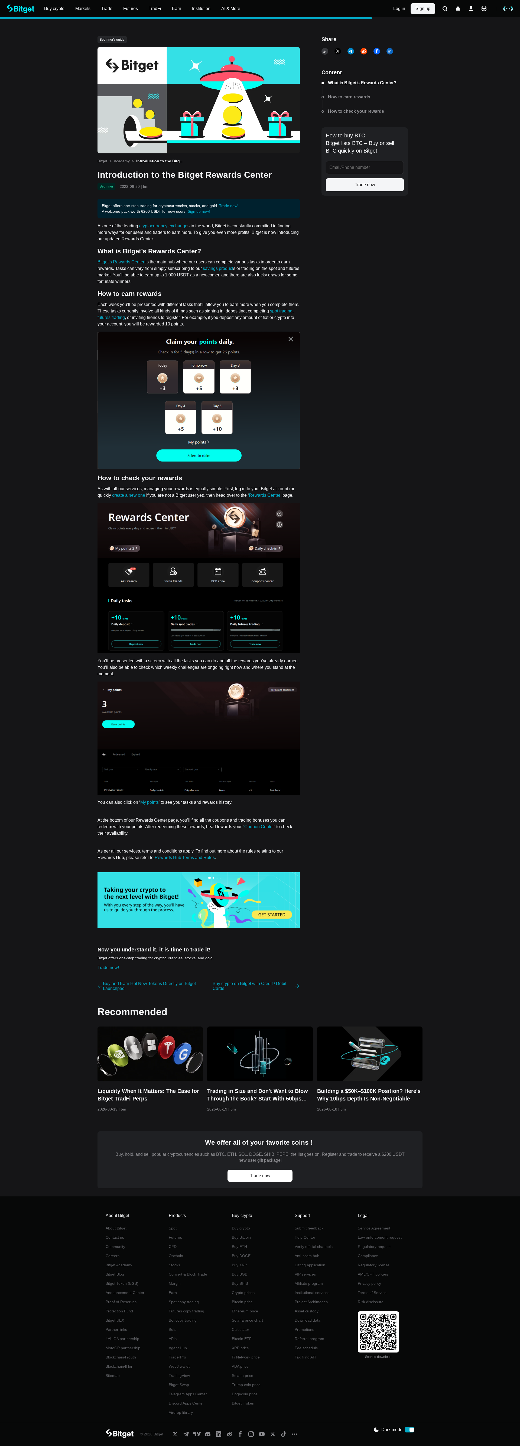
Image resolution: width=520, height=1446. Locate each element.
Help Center (305, 1237)
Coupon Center (259, 826)
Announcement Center (125, 1292)
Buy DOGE (241, 1256)
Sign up (422, 8)
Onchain (176, 1256)
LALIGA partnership (122, 1339)
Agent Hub (178, 1348)
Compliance (368, 1256)
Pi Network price (246, 1357)
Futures (175, 1237)
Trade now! (228, 206)
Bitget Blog (115, 1274)
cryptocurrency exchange (163, 226)
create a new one (128, 495)
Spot (173, 1228)
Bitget (102, 161)
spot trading (281, 311)
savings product (218, 268)
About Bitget (116, 1228)
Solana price (242, 1375)
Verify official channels (314, 1246)
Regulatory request (374, 1246)
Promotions (304, 1329)
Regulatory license (373, 1265)
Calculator (240, 1329)
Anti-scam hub (307, 1256)
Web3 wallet (179, 1366)
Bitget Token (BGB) (122, 1283)
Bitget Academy (119, 1265)
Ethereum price (245, 1311)
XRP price (240, 1348)
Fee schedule (306, 1348)
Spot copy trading (184, 1302)
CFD (173, 1246)
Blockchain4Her (119, 1366)
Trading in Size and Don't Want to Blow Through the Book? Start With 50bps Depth (257, 1095)
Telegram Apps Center (188, 1394)
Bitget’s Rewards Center (121, 262)
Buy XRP (239, 1265)
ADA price (240, 1366)
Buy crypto (241, 1228)
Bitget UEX (115, 1320)
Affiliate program (309, 1283)
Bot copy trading (183, 1320)
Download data (307, 1320)
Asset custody (306, 1311)
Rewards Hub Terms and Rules (185, 857)
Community (115, 1246)
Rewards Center (265, 495)
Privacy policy (369, 1283)
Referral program (309, 1339)
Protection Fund (119, 1311)
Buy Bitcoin (241, 1237)
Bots (172, 1329)
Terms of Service (372, 1292)
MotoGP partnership (123, 1348)
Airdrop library (181, 1412)
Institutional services (312, 1292)
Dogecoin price (245, 1394)
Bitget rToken (243, 1403)
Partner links (116, 1329)
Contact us (115, 1237)
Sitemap (113, 1375)
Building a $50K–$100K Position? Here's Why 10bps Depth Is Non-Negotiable (369, 1095)
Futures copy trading (186, 1311)
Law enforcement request (380, 1237)
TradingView (179, 1375)
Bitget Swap (179, 1385)
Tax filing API (305, 1357)
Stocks (174, 1265)
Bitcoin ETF (242, 1339)
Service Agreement (374, 1228)
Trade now (365, 184)
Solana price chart (247, 1320)
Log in (399, 8)
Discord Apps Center (186, 1403)
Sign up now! (199, 211)
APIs (173, 1339)
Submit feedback (309, 1228)
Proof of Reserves (121, 1302)
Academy (122, 161)
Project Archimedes (311, 1302)
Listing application (310, 1265)
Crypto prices (243, 1292)
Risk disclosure (371, 1302)
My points (149, 802)
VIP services (305, 1274)
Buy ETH (239, 1246)
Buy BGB (239, 1274)
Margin (175, 1283)
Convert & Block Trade (188, 1274)
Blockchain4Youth (121, 1357)
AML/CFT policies (373, 1274)
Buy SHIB (240, 1283)
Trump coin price (246, 1385)
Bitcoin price (242, 1302)
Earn (173, 1292)
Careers (112, 1256)
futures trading (111, 317)
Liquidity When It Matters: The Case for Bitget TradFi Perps (148, 1095)
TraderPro (177, 1357)
